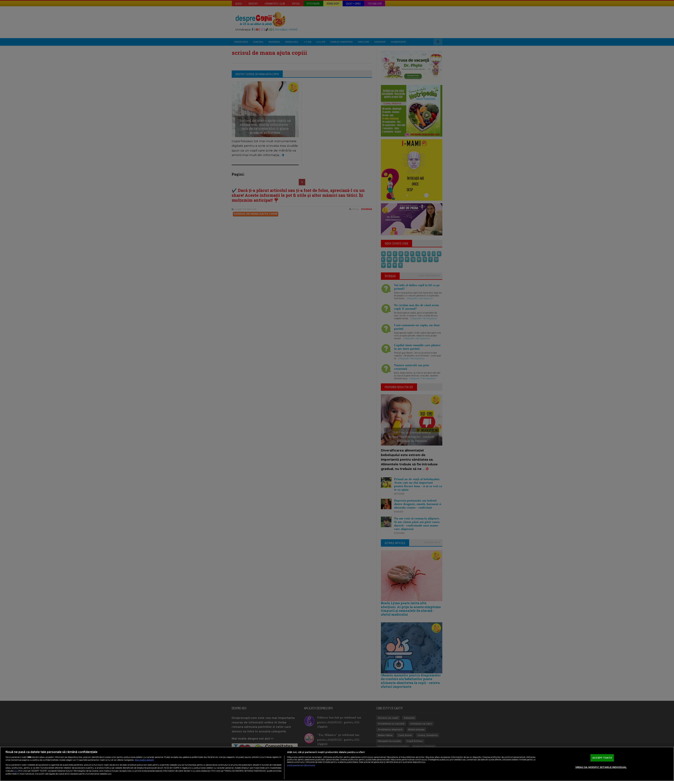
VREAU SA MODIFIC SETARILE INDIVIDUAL (601, 767)
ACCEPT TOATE (602, 757)
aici (16, 770)
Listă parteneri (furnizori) (301, 765)
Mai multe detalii (144, 760)
